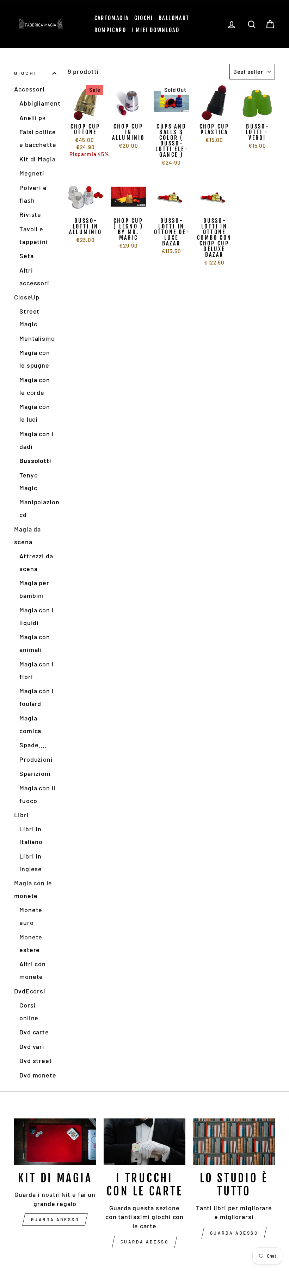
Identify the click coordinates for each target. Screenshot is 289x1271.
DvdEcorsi (29, 991)
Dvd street (35, 1060)
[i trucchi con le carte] (144, 1141)
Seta (26, 256)
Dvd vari (31, 1046)
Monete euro (30, 916)
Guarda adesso (55, 1219)
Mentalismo (37, 338)
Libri (21, 815)
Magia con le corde (34, 386)
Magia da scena (27, 535)
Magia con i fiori (36, 670)
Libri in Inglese (30, 862)
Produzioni (36, 759)
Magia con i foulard (36, 697)
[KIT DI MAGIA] (55, 1141)
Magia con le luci (34, 413)
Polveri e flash (33, 194)
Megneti (31, 173)
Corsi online (28, 1011)
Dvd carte (34, 1032)
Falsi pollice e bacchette (37, 138)
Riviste (30, 214)
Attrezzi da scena (36, 562)
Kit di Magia (37, 159)
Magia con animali (34, 643)
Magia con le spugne (34, 359)
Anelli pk (32, 117)
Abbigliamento (37, 103)
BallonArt (174, 18)
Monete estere (30, 943)
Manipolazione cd (37, 508)
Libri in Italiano (31, 835)
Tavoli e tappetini (33, 235)
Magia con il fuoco (37, 794)
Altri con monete (32, 970)
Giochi (143, 18)
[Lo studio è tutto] (234, 1141)
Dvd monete (37, 1075)
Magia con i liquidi (36, 616)
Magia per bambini (34, 589)
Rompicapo (110, 30)
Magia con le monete (33, 889)
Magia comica (30, 724)
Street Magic (29, 317)
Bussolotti (35, 460)
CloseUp (26, 297)
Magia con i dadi (36, 440)
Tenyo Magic (28, 481)
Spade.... (33, 745)
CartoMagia (111, 18)
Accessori (29, 89)
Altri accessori (34, 276)
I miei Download (155, 30)
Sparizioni (35, 773)
